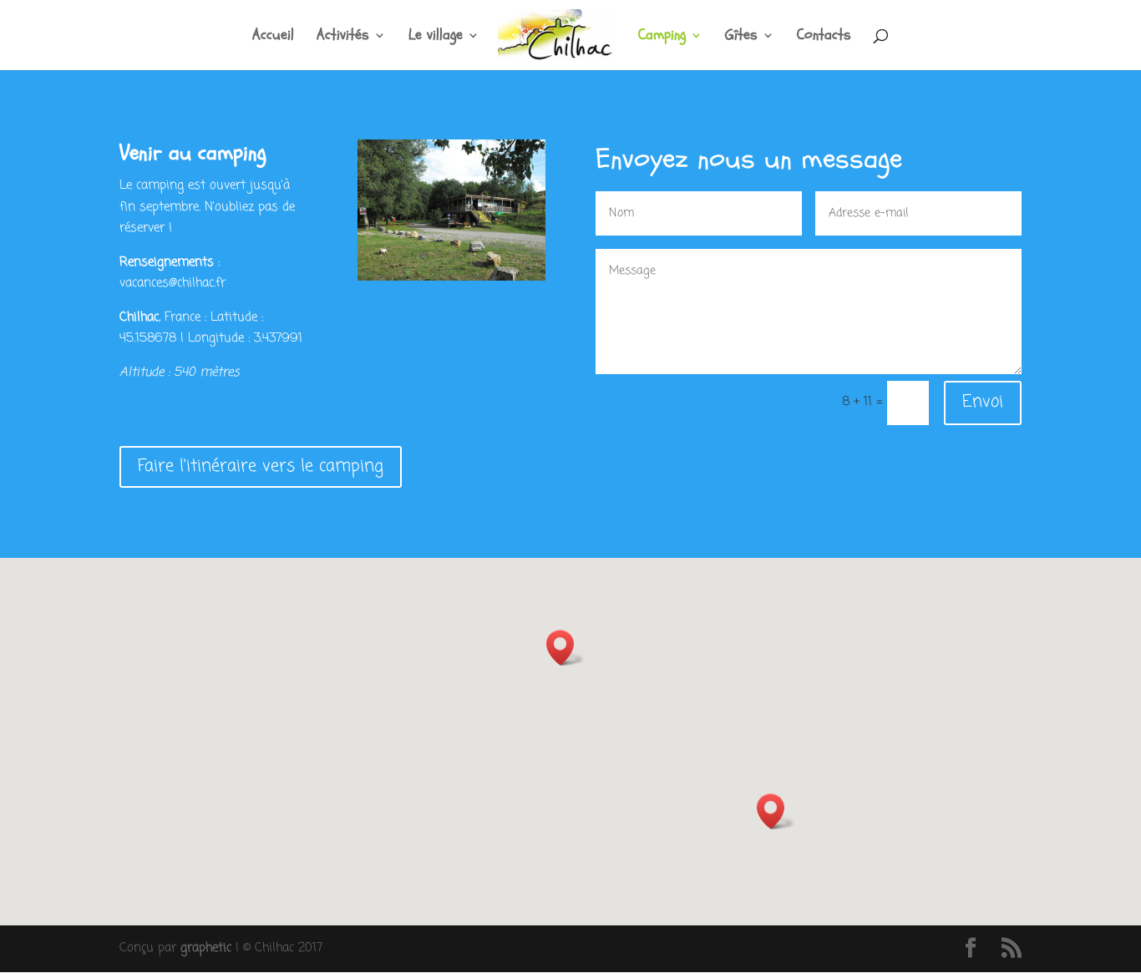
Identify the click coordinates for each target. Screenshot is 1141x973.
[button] (776, 811)
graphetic (205, 948)
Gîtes (741, 37)
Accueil (273, 37)
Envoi (982, 402)
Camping (662, 37)
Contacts (824, 37)
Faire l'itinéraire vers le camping (260, 466)
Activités (343, 37)
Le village (435, 37)
